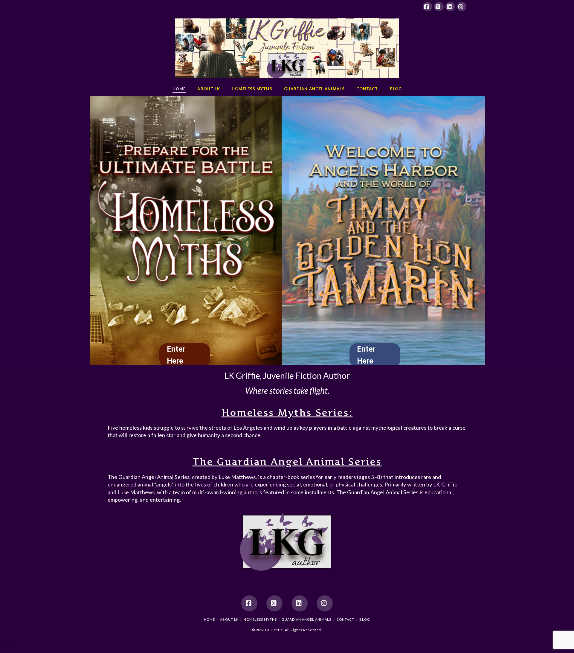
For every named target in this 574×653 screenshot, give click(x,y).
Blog (364, 619)
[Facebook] (427, 6)
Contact (345, 619)
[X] (439, 6)
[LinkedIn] (450, 6)
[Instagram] (461, 6)
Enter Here (366, 355)
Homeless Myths (260, 619)
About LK (229, 619)
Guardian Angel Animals (306, 619)
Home (209, 619)
